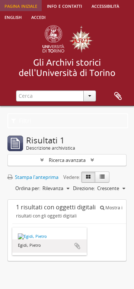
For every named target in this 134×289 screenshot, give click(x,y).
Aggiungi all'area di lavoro (77, 246)
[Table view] (102, 177)
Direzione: (84, 188)
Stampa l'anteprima (36, 177)
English (13, 17)
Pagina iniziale (20, 5)
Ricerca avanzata (67, 160)
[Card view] (88, 177)
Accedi (38, 17)
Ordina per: (27, 188)
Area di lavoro (118, 96)
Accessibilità (105, 5)
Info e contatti (64, 5)
